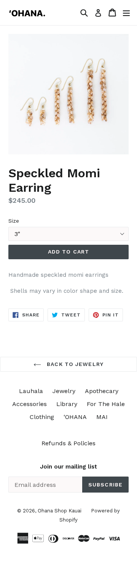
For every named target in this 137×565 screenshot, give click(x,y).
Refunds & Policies (68, 443)
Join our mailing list (68, 466)
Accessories (29, 404)
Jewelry (64, 391)
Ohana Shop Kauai (59, 511)
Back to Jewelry (74, 364)
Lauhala (31, 391)
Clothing (42, 417)
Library (66, 404)
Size (13, 221)
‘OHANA (75, 417)
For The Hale (106, 404)
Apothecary (101, 391)
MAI (102, 417)
